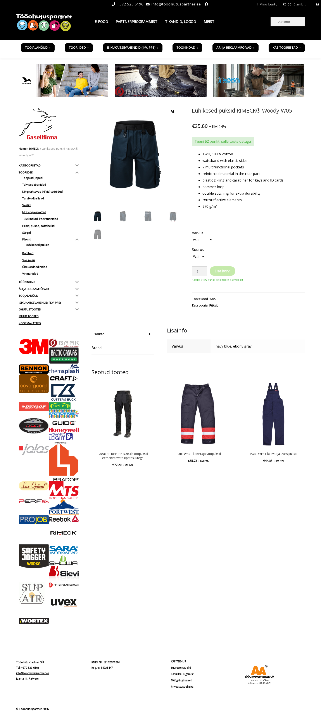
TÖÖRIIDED (77, 47)
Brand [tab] (96, 347)
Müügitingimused (181, 680)
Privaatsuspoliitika (182, 687)
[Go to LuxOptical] (34, 485)
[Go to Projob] (34, 519)
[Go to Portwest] (64, 507)
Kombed (27, 253)
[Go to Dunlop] (34, 406)
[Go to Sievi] (64, 574)
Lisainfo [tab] (98, 334)
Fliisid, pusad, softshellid (38, 226)
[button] (172, 111)
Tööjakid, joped (32, 178)
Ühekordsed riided (34, 267)
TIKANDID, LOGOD (180, 21)
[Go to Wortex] (34, 621)
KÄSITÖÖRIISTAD (285, 47)
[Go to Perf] (34, 501)
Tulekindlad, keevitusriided (40, 219)
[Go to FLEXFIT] (34, 426)
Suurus (198, 249)
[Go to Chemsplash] (64, 369)
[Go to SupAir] (34, 593)
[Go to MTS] (64, 490)
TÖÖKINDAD (185, 47)
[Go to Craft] (64, 378)
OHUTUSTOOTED (30, 309)
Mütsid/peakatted (34, 212)
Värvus (197, 233)
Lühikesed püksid (37, 245)
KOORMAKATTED (30, 323)
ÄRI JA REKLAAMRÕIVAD (234, 47)
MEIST (209, 21)
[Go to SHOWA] (64, 560)
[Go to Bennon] (34, 369)
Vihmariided (30, 274)
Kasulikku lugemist (182, 674)
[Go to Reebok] (64, 518)
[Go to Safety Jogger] (34, 556)
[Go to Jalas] (34, 449)
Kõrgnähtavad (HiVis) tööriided (42, 192)
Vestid (26, 205)
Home (23, 149)
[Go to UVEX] (64, 603)
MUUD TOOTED (29, 316)
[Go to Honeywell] (64, 430)
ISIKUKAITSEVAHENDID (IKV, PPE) (131, 47)
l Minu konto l (268, 4)
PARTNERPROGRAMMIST (136, 21)
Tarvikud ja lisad (33, 198)
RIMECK (34, 149)
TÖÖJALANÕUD (36, 47)
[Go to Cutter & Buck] (64, 392)
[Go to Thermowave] (64, 585)
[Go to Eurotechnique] (64, 413)
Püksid (213, 305)
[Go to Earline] (64, 405)
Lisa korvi (222, 271)
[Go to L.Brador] (64, 462)
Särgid (26, 233)
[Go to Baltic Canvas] (64, 355)
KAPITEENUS (178, 661)
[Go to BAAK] (64, 343)
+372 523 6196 (130, 4)
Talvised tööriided (34, 185)
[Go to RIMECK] (64, 533)
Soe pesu (28, 260)
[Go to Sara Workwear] (64, 549)
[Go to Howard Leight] (64, 438)
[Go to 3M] (34, 347)
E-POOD (101, 21)
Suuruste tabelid (181, 668)
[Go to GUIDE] (64, 423)
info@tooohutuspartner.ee (176, 4)
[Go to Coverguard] (34, 383)
